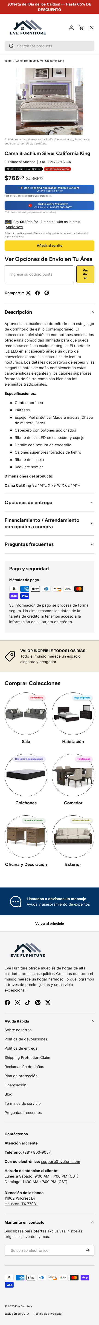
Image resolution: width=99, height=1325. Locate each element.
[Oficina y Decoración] (26, 837)
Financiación (15, 1085)
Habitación (73, 741)
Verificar (85, 274)
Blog (8, 1094)
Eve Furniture (23, 1306)
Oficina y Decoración (26, 864)
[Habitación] (73, 714)
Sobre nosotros (18, 1030)
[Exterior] (73, 837)
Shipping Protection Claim (27, 1057)
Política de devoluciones (26, 1039)
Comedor (73, 802)
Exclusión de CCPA (17, 1313)
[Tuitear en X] (28, 292)
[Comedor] (73, 775)
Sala (26, 741)
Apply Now (14, 227)
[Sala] (26, 714)
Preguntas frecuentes (23, 1112)
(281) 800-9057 (37, 1152)
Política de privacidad (47, 1313)
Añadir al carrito (49, 245)
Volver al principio (49, 923)
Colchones (26, 802)
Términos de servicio (23, 1103)
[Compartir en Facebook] (37, 292)
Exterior (73, 864)
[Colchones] (26, 775)
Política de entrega (21, 1048)
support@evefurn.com (60, 1161)
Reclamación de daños (24, 1066)
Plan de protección (21, 1076)
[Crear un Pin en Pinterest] (46, 292)
